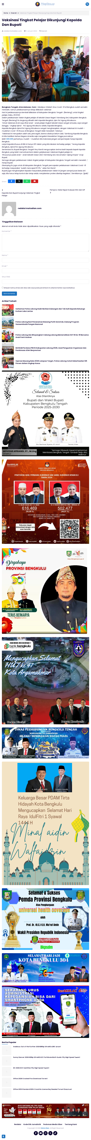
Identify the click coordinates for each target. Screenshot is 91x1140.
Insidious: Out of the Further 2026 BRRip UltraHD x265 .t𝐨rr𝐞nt (37, 1047)
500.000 (9, 139)
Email (5, 266)
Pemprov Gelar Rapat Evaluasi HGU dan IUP (67, 190)
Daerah (44, 31)
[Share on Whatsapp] (26, 181)
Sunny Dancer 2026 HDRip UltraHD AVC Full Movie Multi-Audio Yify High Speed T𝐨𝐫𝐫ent (46, 1057)
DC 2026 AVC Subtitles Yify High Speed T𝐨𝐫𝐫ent (31, 1068)
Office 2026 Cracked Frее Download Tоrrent (30, 1079)
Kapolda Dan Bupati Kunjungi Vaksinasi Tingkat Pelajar (21, 194)
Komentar (6, 231)
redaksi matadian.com (13, 31)
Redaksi (17, 1124)
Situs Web (6, 277)
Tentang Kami (71, 1124)
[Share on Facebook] (11, 181)
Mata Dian (45, 1128)
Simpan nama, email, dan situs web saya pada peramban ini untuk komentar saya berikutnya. (39, 288)
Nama (5, 255)
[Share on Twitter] (19, 181)
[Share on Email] (34, 181)
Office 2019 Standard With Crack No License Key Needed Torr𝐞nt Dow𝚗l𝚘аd (42, 1089)
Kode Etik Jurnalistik (32, 1124)
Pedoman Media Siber (52, 1124)
